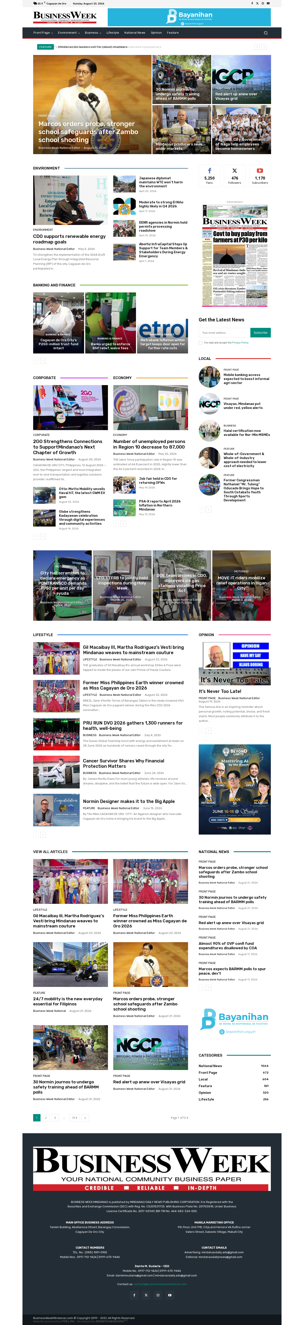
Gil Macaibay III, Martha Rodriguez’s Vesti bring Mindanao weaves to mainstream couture (133, 650)
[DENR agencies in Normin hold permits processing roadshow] (124, 228)
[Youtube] (268, 3)
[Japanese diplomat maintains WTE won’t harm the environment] (124, 184)
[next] (264, 47)
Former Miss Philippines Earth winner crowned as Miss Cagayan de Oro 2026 (133, 685)
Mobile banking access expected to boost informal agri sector (246, 379)
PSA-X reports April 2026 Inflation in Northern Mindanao (160, 505)
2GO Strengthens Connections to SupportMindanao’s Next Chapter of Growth (67, 447)
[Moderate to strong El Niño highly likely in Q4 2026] (124, 206)
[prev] (257, 47)
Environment (43, 229)
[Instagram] (262, 3)
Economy (120, 434)
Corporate (41, 434)
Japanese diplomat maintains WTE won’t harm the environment (161, 182)
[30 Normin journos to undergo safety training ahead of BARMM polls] (181, 79)
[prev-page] (36, 361)
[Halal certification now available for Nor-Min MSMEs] (209, 430)
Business (230, 426)
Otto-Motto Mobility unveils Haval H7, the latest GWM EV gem (82, 493)
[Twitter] (257, 3)
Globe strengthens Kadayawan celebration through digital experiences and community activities (82, 518)
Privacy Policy (240, 342)
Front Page (47, 115)
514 (74, 1118)
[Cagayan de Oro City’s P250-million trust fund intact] (58, 322)
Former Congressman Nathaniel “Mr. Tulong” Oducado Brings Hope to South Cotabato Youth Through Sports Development (244, 490)
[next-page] (43, 361)
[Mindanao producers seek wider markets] (181, 129)
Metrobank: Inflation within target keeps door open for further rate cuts (162, 344)
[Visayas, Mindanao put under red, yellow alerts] (209, 403)
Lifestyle (90, 659)
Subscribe (260, 168)
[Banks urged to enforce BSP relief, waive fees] (110, 322)
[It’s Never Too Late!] (235, 663)
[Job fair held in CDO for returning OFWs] (124, 485)
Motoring (62, 566)
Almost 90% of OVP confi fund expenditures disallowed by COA (228, 945)
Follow (235, 168)
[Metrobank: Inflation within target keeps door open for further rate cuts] (162, 322)
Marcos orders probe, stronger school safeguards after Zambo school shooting (145, 1004)
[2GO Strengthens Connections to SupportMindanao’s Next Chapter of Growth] (70, 407)
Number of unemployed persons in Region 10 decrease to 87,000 (149, 444)
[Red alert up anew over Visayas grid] (241, 79)
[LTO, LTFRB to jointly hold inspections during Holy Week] (122, 585)
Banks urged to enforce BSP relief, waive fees (110, 346)
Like (209, 168)
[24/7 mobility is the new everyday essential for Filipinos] (70, 964)
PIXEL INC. (68, 1321)
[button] (265, 33)
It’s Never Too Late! (220, 691)
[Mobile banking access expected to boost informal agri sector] (209, 377)
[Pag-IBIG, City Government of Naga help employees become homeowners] (241, 129)
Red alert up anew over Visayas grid (149, 1081)
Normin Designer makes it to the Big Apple (129, 801)
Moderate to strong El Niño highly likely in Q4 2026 (161, 204)
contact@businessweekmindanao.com (160, 1284)
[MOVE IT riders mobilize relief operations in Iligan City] (241, 585)
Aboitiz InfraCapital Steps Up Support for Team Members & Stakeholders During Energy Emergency (163, 250)
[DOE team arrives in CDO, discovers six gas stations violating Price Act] (182, 585)
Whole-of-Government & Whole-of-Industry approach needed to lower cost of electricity (245, 460)
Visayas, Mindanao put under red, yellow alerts (243, 406)
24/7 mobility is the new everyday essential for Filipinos (68, 1001)
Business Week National (49, 1011)
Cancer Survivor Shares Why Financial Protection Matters (123, 763)
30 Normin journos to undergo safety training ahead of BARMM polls (66, 1087)
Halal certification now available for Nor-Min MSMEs (247, 433)
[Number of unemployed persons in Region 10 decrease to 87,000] (150, 407)
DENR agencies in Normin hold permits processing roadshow (163, 226)
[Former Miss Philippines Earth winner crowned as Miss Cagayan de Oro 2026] (56, 696)
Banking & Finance (58, 334)
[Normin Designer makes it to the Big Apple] (56, 810)
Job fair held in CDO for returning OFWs (158, 481)
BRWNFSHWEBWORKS (111, 1321)
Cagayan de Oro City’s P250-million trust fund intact (58, 344)
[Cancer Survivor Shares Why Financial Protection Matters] (56, 772)
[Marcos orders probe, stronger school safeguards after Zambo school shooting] (92, 104)
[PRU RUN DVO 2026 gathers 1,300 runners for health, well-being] (56, 734)
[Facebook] (252, 3)
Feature (161, 138)
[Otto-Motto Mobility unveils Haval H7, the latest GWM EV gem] (44, 495)
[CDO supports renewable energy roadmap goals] (70, 200)
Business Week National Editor (54, 249)
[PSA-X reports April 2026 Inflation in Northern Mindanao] (124, 507)
